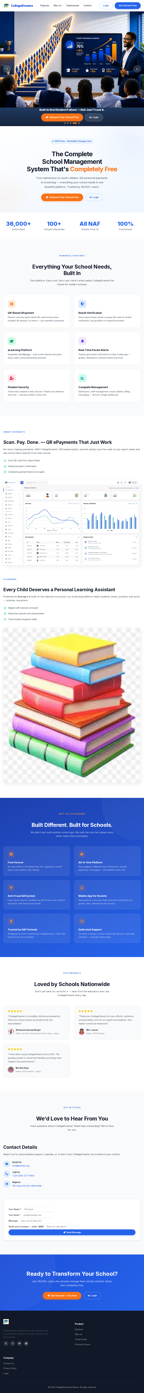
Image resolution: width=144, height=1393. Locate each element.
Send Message (74, 1232)
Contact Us (8, 1363)
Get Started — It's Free (64, 1295)
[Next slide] (137, 68)
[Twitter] (19, 1343)
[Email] (26, 1343)
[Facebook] (5, 1343)
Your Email (15, 1215)
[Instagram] (12, 1343)
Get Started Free (128, 5)
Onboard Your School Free (64, 117)
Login (106, 5)
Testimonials (72, 5)
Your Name (15, 1209)
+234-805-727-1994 (23, 1175)
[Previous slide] (7, 68)
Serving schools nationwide (27, 1185)
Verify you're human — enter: (26, 1226)
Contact (88, 5)
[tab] (65, 123)
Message (13, 1221)
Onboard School (82, 1344)
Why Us (57, 5)
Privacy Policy (9, 1368)
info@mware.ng (20, 1165)
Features (44, 5)
